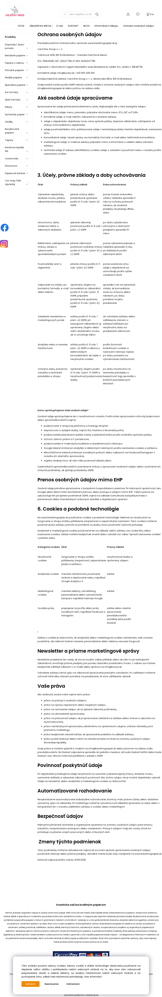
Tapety (9, 140)
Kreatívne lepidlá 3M (14, 149)
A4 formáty (11, 92)
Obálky (9, 121)
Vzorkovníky (11, 158)
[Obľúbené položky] (138, 14)
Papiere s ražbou (14, 63)
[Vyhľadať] (64, 14)
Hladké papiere (13, 77)
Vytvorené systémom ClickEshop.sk (81, 995)
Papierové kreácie (15, 173)
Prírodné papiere (14, 70)
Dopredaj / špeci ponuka (14, 46)
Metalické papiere (15, 55)
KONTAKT (73, 25)
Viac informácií (93, 976)
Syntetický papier (15, 114)
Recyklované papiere (12, 130)
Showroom (11, 165)
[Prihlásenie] (128, 14)
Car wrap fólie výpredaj (13, 182)
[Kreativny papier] (5, 227)
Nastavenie (52, 984)
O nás (59, 25)
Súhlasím (30, 984)
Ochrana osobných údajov (138, 25)
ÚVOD (21, 25)
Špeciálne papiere (15, 85)
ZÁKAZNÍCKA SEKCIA (40, 25)
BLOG (87, 25)
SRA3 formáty (12, 99)
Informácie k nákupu (106, 25)
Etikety (8, 107)
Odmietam (73, 984)
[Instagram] (4, 243)
